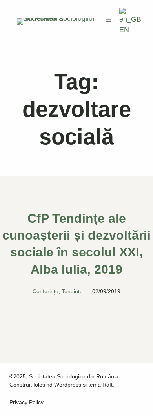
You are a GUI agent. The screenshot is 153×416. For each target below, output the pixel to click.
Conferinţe (45, 291)
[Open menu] (108, 21)
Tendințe (72, 291)
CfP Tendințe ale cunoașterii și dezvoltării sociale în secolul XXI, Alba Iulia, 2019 (76, 243)
